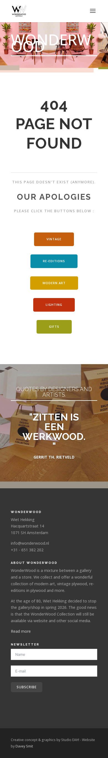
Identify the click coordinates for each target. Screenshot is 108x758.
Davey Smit (24, 746)
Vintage (54, 239)
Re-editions (54, 261)
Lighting (54, 304)
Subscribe (27, 687)
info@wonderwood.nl (30, 543)
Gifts (54, 326)
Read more (21, 631)
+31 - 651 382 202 (27, 549)
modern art (54, 283)
